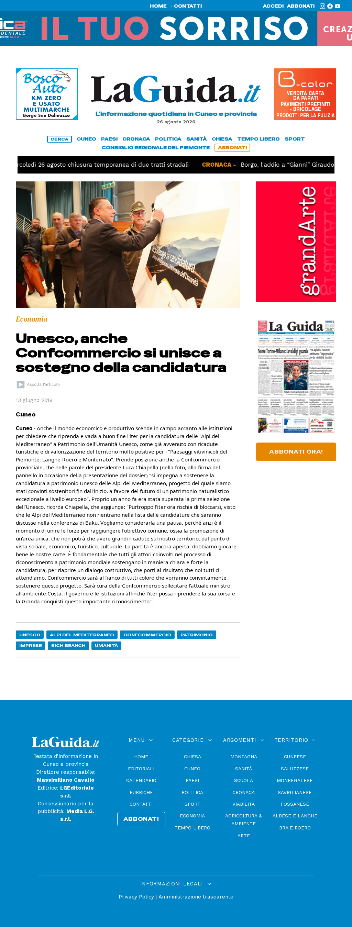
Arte (244, 835)
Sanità (243, 768)
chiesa (222, 139)
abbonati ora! (296, 451)
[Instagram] (322, 6)
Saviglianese (295, 792)
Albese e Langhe (295, 815)
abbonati (301, 6)
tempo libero (258, 139)
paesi (109, 139)
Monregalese (295, 780)
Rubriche (141, 792)
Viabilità (243, 804)
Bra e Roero (295, 827)
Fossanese (294, 804)
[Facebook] (330, 6)
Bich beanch (68, 645)
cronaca (136, 139)
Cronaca (243, 792)
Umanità (106, 645)
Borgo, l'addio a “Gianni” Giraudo (253, 164)
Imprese (30, 645)
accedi (273, 6)
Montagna (243, 756)
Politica (192, 792)
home (158, 6)
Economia (192, 815)
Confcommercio (147, 634)
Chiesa (192, 756)
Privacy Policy (136, 897)
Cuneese (295, 756)
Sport (192, 804)
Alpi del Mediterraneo (82, 634)
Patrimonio (196, 634)
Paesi (192, 780)
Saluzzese (295, 768)
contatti (188, 6)
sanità (196, 139)
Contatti (141, 804)
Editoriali (141, 768)
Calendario (141, 780)
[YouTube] (337, 6)
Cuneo (192, 768)
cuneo (86, 139)
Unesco (30, 634)
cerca (59, 139)
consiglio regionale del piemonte (156, 147)
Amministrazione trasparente (195, 897)
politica (168, 139)
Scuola (243, 780)
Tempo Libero (192, 827)
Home (141, 756)
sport (295, 139)
